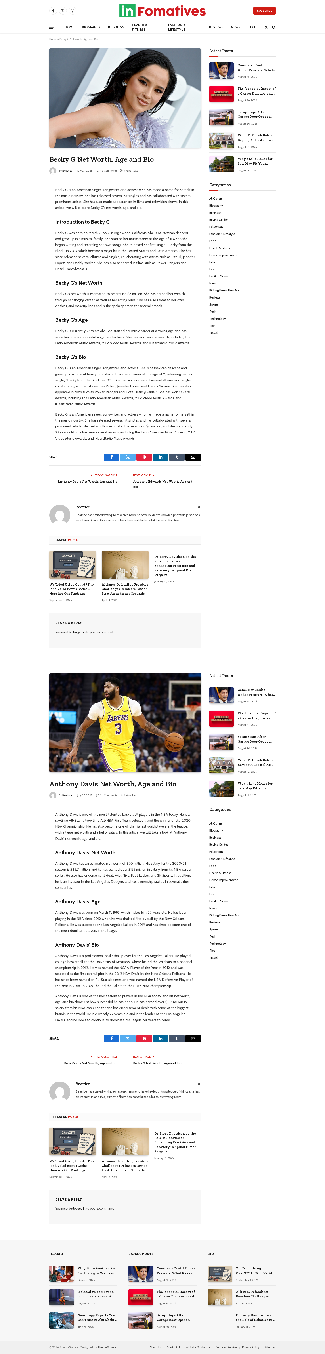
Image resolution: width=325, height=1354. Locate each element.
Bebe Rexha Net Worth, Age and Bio (90, 1063)
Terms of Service (226, 1347)
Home (70, 27)
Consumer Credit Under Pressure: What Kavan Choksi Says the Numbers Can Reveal (256, 67)
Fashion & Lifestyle (176, 27)
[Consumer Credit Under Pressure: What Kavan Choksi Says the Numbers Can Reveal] (221, 70)
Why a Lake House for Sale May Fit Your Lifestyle (255, 161)
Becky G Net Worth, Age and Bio (157, 1063)
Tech (252, 27)
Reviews (216, 27)
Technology (217, 319)
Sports (214, 304)
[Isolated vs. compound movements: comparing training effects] (61, 1297)
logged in (79, 632)
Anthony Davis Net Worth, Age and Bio (87, 482)
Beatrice (67, 170)
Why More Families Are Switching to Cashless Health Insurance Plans (97, 1271)
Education (216, 227)
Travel (213, 333)
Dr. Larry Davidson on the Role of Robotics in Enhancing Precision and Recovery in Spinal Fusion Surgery (175, 566)
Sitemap (270, 1347)
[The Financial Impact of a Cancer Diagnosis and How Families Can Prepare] (221, 94)
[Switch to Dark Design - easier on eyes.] (266, 27)
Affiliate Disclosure (198, 1347)
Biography (91, 27)
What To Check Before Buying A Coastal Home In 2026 (256, 138)
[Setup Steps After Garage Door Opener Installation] (221, 117)
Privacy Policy (251, 1347)
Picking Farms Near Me (224, 290)
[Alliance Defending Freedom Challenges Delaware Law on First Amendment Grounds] (125, 565)
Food (212, 241)
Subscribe (264, 10)
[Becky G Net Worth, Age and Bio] (125, 97)
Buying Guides (218, 220)
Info (212, 262)
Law (212, 269)
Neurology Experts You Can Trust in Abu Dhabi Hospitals (96, 1317)
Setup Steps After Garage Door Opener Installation (254, 114)
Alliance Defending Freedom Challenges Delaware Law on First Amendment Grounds (125, 589)
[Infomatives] (162, 11)
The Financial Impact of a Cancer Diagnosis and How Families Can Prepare (257, 91)
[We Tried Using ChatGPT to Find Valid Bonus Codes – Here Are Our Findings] (72, 565)
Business (116, 27)
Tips (212, 326)
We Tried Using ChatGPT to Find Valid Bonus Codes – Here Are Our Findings (71, 589)
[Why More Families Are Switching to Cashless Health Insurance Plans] (61, 1274)
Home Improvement (223, 255)
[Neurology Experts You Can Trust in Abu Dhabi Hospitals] (61, 1320)
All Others (216, 198)
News (236, 27)
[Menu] (51, 27)
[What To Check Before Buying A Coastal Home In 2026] (221, 141)
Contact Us (174, 1347)
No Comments (108, 170)
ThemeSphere (107, 1347)
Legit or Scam (218, 276)
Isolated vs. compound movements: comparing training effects (96, 1294)
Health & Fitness (140, 27)
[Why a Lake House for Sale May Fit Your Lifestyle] (221, 164)
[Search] (273, 27)
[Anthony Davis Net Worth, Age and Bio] (125, 722)
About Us (156, 1347)
